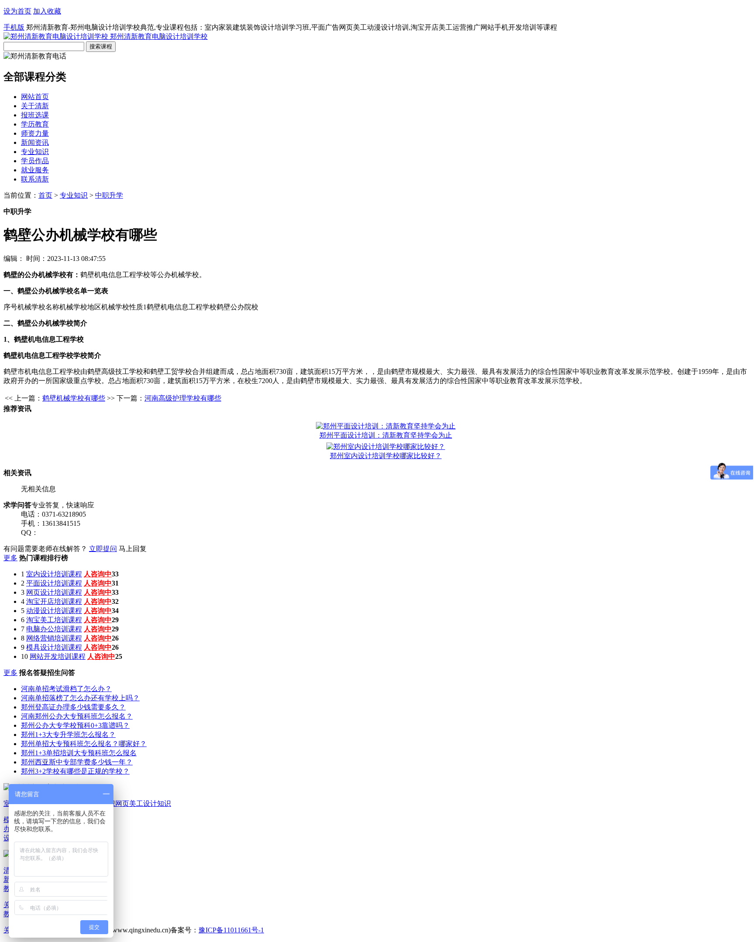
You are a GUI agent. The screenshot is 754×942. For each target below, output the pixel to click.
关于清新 (35, 106)
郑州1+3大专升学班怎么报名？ (68, 734)
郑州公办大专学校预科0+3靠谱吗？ (75, 725)
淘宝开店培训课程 (54, 601)
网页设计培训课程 (54, 592)
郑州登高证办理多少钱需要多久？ (73, 707)
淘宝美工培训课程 (54, 619)
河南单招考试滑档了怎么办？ (66, 688)
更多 (10, 558)
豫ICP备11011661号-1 (231, 930)
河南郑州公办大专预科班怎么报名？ (77, 716)
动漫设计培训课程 (54, 610)
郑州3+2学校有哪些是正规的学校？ (75, 771)
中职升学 (109, 195)
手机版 (13, 27)
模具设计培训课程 (54, 647)
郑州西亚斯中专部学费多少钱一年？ (77, 762)
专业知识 (35, 151)
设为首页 (17, 11)
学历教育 (35, 124)
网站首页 (35, 96)
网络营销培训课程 (54, 638)
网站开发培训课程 (58, 656)
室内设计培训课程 (54, 574)
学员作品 (35, 160)
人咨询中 (98, 574)
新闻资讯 (35, 142)
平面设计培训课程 (54, 583)
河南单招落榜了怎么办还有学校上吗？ (80, 698)
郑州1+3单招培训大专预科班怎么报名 (79, 753)
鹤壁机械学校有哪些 (73, 398)
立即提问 (103, 548)
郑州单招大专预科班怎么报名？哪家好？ (84, 743)
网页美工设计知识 (143, 803)
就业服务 (35, 170)
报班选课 (35, 115)
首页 (45, 195)
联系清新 (35, 179)
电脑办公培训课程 (54, 629)
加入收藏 (47, 11)
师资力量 (35, 133)
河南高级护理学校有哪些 (182, 398)
